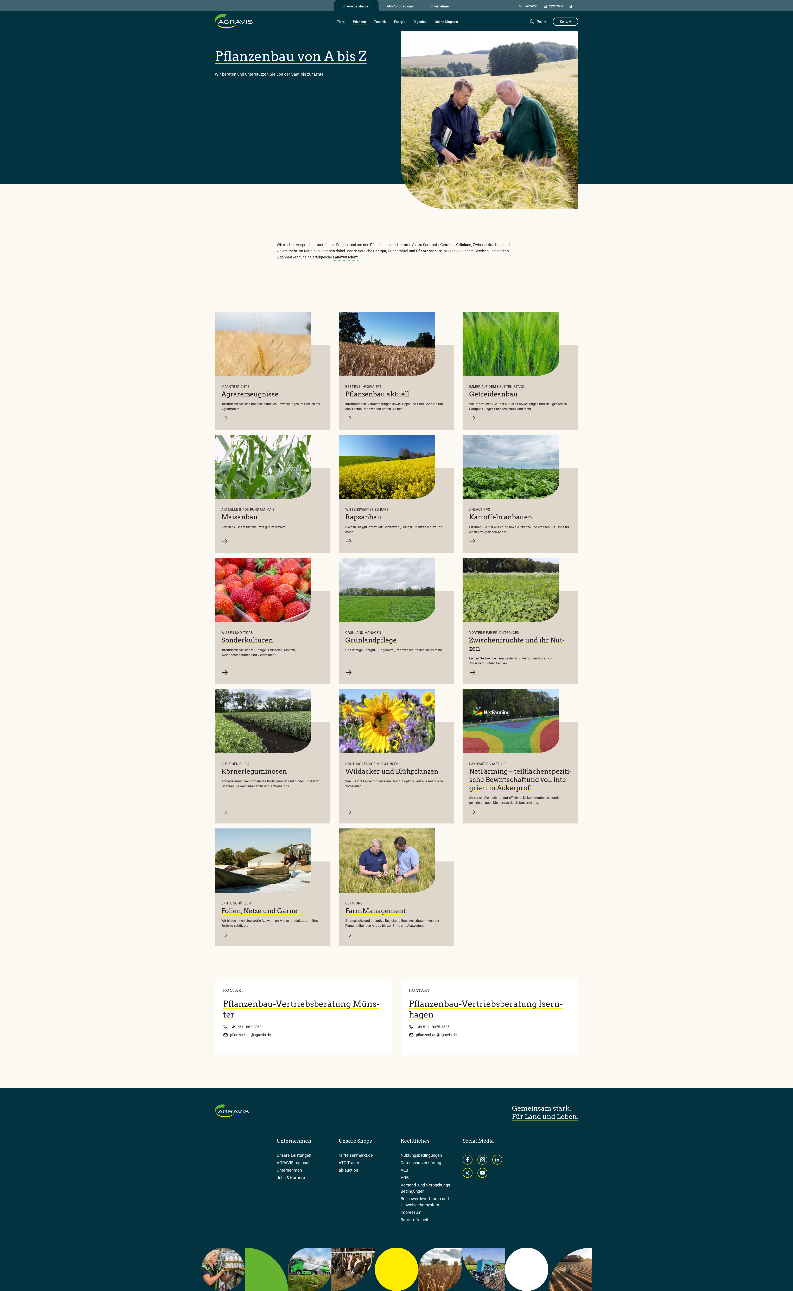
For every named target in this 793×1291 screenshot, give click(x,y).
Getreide (447, 245)
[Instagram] (482, 1160)
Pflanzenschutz (429, 251)
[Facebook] (467, 1160)
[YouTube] (482, 1173)
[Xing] (467, 1173)
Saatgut (379, 251)
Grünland (463, 245)
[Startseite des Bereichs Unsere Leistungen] (234, 21)
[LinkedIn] (497, 1160)
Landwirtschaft (345, 257)
